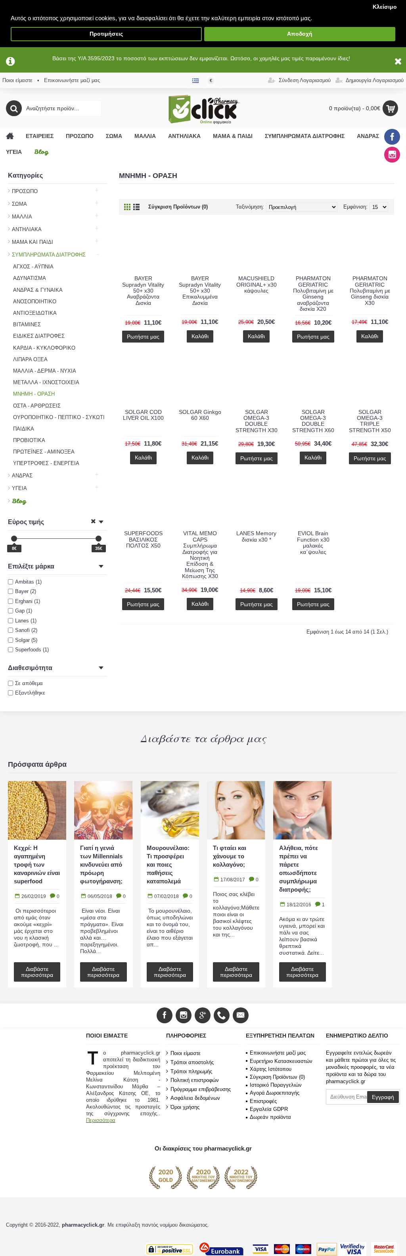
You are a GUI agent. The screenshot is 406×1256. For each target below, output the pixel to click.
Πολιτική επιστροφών (194, 1080)
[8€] (14, 539)
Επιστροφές (263, 1101)
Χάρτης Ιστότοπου (270, 1069)
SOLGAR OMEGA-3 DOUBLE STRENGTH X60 (313, 421)
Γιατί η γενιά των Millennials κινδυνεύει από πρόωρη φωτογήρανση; (101, 864)
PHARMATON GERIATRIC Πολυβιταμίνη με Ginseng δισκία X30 (370, 290)
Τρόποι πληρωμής (191, 1071)
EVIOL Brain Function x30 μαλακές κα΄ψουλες (313, 542)
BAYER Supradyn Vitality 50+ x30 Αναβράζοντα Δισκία (143, 290)
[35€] (99, 539)
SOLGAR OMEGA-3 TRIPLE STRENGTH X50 (370, 421)
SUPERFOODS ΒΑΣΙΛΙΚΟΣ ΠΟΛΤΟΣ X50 (143, 539)
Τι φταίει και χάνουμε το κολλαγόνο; (229, 856)
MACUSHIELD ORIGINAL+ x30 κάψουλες (256, 284)
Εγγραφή (383, 1097)
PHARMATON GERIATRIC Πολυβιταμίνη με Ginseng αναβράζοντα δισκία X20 (313, 293)
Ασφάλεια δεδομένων (195, 1098)
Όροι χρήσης (184, 1107)
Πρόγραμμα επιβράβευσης (200, 1089)
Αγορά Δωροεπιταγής (274, 1093)
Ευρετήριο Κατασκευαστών (281, 1061)
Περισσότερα (100, 1120)
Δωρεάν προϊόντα (270, 1117)
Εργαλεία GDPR (269, 1109)
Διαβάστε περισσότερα (37, 972)
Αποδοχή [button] (299, 34)
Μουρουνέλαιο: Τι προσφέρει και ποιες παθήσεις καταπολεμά (168, 864)
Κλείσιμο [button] (385, 7)
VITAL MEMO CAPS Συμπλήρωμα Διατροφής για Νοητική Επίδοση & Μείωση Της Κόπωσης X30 (200, 554)
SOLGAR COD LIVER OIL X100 (143, 415)
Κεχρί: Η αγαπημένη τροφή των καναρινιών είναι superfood (37, 864)
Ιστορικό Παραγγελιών (276, 1085)
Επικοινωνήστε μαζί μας (278, 1053)
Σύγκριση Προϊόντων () (277, 1077)
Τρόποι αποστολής (192, 1062)
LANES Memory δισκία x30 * (256, 536)
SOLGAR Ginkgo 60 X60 (200, 415)
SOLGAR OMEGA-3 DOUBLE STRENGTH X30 (257, 421)
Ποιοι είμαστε (185, 1053)
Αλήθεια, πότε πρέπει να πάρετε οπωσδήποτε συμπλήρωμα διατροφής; (298, 868)
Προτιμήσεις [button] (106, 34)
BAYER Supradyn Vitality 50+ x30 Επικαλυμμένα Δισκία (200, 290)
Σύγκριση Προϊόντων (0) (178, 207)
